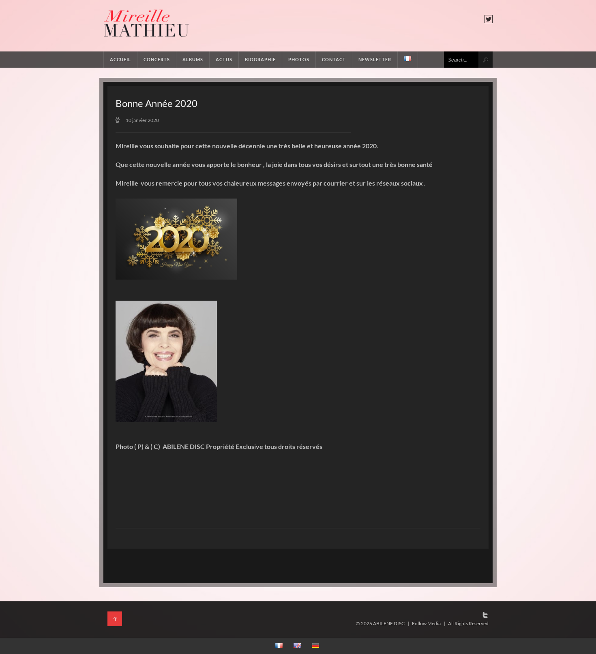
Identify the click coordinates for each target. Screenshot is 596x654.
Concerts (157, 59)
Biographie (260, 59)
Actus (224, 59)
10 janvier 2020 (142, 120)
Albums (192, 59)
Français (408, 59)
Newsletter (374, 59)
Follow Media (426, 623)
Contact (334, 59)
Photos (298, 59)
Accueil (120, 59)
